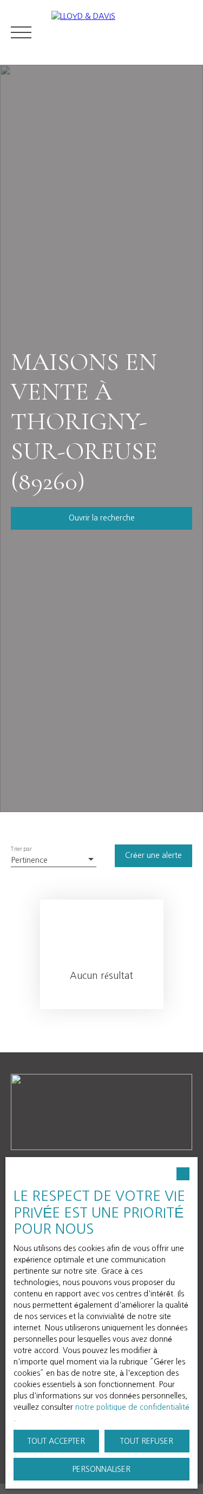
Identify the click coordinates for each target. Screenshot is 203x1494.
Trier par (21, 849)
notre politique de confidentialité (132, 1407)
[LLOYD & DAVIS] (122, 32)
